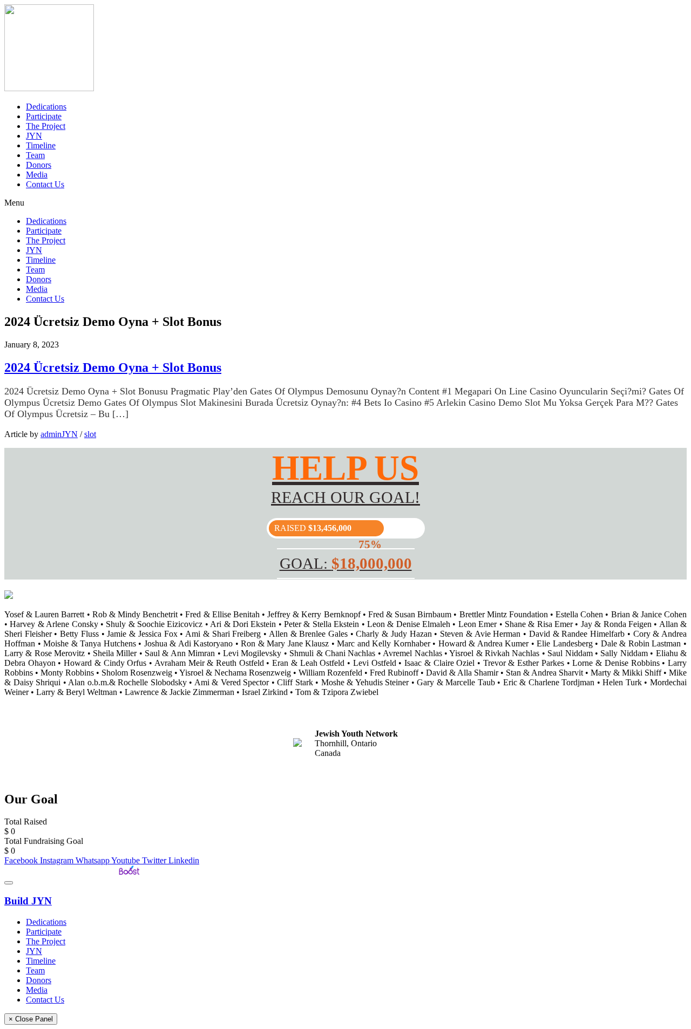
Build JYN (28, 901)
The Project (45, 126)
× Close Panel (31, 1019)
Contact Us (45, 184)
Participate (44, 116)
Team (35, 155)
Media (37, 174)
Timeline (41, 145)
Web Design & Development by (60, 870)
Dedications (46, 106)
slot (90, 434)
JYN (34, 135)
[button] (345, 203)
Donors (38, 164)
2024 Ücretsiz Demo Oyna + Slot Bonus (112, 367)
